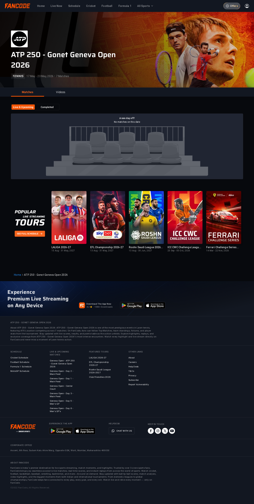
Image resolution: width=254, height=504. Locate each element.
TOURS (30, 222)
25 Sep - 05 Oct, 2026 (179, 250)
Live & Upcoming (23, 107)
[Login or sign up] (247, 6)
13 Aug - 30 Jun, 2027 (140, 250)
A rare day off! (127, 118)
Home (17, 274)
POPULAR (25, 211)
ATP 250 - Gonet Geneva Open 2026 (63, 60)
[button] (27, 92)
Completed (47, 107)
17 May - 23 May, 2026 (39, 76)
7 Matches (62, 76)
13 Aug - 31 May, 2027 (101, 250)
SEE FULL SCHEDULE (27, 233)
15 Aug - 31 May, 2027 (63, 250)
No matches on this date (127, 122)
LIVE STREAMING (34, 216)
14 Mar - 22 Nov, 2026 (217, 250)
